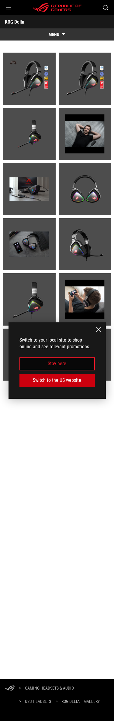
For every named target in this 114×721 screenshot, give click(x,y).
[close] (98, 329)
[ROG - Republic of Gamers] (57, 7)
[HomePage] (10, 688)
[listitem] (29, 79)
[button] (8, 7)
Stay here (57, 364)
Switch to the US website (57, 380)
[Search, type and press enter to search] (105, 7)
